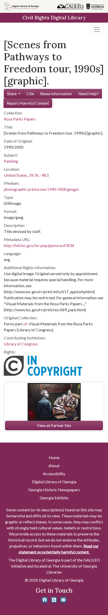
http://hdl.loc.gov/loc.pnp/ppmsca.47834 (39, 245)
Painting (11, 161)
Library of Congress (21, 343)
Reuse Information (56, 93)
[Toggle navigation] (97, 30)
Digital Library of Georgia (54, 481)
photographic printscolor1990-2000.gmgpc (41, 189)
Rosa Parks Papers (20, 118)
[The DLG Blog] (54, 600)
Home (54, 457)
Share (12, 93)
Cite (30, 93)
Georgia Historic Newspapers (54, 489)
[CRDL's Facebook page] (45, 600)
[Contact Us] (63, 600)
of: (25, 323)
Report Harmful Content (28, 103)
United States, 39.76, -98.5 (26, 175)
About (54, 465)
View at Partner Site (54, 425)
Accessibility (54, 473)
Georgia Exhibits (54, 497)
